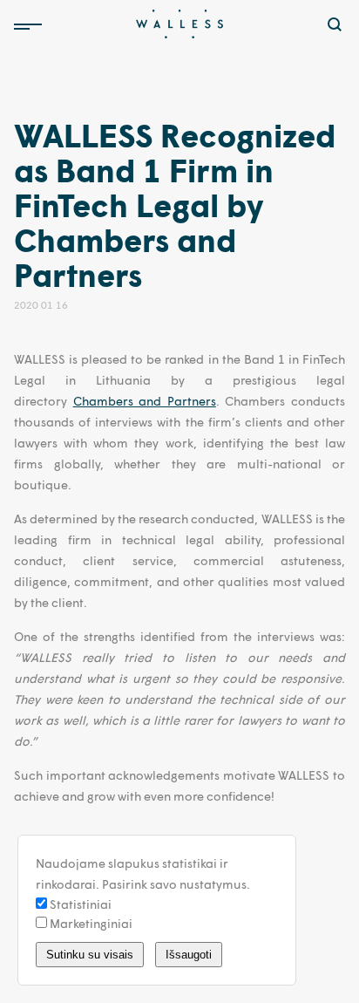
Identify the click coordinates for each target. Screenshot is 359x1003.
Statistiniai (79, 904)
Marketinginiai (89, 923)
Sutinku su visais (89, 954)
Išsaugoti (189, 954)
